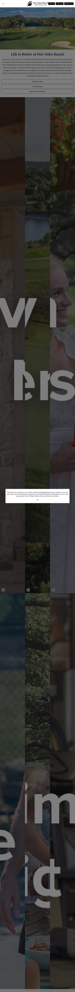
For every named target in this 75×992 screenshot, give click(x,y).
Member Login (69, 3)
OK (37, 499)
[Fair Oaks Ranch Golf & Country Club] (37, 3)
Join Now (51, 3)
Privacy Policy (45, 492)
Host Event (59, 3)
